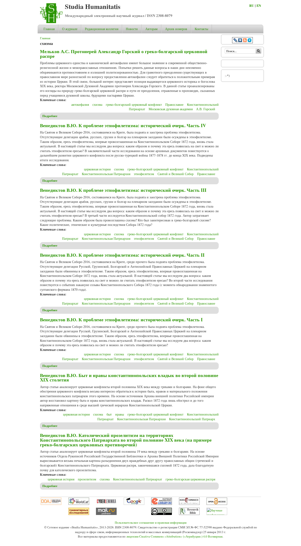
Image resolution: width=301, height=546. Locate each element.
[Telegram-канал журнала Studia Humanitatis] (249, 41)
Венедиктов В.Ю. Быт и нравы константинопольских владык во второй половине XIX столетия (129, 377)
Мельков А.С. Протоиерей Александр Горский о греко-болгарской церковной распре (123, 53)
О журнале (69, 29)
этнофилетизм (144, 174)
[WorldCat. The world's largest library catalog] (78, 504)
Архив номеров (176, 29)
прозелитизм (87, 479)
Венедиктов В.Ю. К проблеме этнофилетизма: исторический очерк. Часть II (122, 254)
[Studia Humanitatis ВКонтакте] (240, 41)
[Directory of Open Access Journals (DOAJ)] (51, 504)
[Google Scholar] (134, 504)
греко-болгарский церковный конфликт (134, 104)
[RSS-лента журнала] (245, 41)
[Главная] (51, 22)
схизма (97, 104)
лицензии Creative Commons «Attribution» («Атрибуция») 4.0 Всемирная (174, 536)
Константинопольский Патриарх (192, 419)
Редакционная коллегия (101, 29)
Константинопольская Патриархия (106, 174)
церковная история (97, 169)
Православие (174, 104)
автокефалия (80, 104)
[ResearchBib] (189, 514)
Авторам (151, 29)
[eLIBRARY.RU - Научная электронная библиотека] (161, 504)
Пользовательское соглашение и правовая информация (150, 522)
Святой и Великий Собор (176, 174)
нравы (119, 414)
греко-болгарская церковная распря (190, 479)
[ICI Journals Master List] (189, 504)
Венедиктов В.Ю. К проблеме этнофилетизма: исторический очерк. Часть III (123, 190)
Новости (132, 29)
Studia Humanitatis (92, 6)
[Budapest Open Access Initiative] (216, 504)
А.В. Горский (205, 109)
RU (251, 5)
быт (109, 414)
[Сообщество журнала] (236, 41)
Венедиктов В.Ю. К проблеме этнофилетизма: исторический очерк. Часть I (121, 319)
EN (259, 5)
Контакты (201, 29)
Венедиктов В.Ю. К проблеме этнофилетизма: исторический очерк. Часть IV (123, 125)
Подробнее (49, 116)
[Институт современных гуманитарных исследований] (78, 514)
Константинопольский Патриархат (137, 479)
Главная (49, 29)
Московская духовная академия (171, 109)
